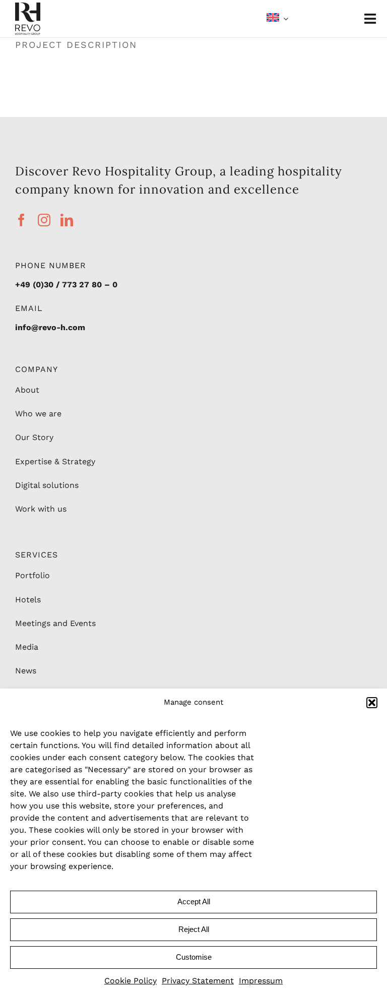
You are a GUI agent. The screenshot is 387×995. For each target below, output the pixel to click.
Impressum (261, 980)
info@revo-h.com (50, 327)
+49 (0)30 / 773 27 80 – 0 (66, 284)
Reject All (193, 929)
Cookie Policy (130, 980)
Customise (194, 957)
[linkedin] (66, 220)
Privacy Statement (198, 980)
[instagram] (44, 220)
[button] (372, 703)
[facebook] (21, 220)
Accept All (193, 901)
